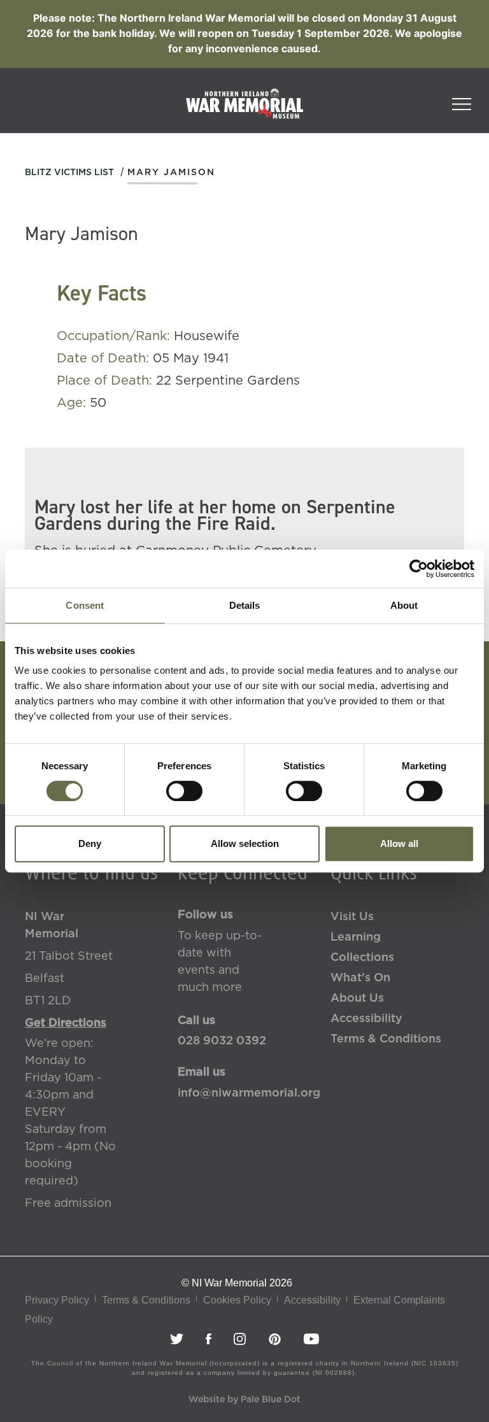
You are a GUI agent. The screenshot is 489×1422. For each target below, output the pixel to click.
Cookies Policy (237, 1300)
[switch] (184, 791)
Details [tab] (244, 605)
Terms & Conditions (385, 1039)
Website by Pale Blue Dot (244, 1399)
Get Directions (65, 1023)
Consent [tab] (85, 605)
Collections (362, 957)
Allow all (399, 843)
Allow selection (245, 843)
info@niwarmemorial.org (244, 1093)
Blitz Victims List (69, 172)
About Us (357, 998)
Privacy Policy (57, 1300)
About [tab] (404, 605)
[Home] (244, 110)
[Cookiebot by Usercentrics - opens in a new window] (418, 568)
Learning (355, 937)
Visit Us (352, 917)
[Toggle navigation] (461, 100)
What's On (360, 978)
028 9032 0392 (222, 1041)
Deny (89, 843)
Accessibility (366, 1019)
